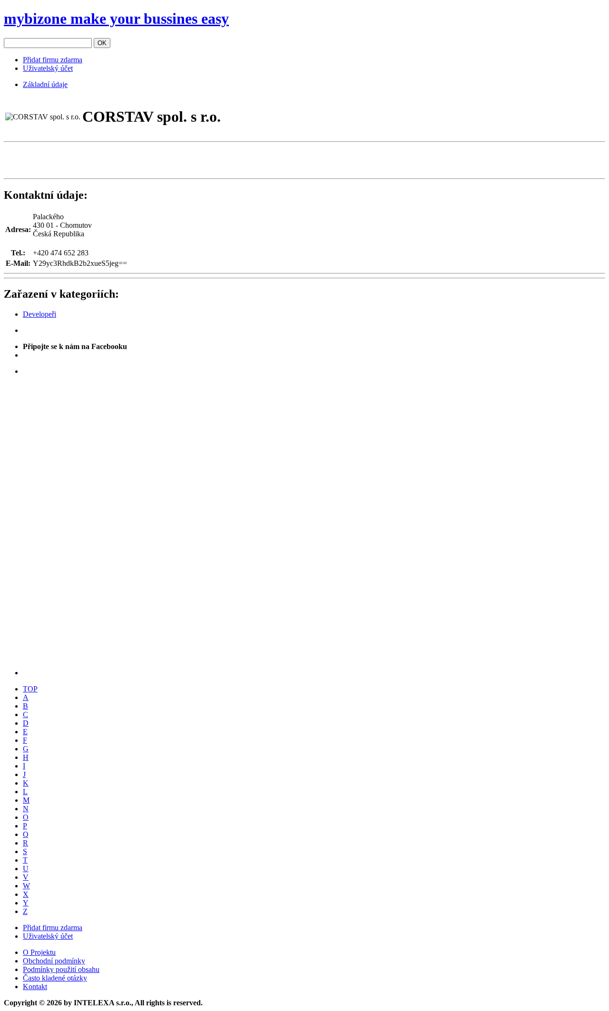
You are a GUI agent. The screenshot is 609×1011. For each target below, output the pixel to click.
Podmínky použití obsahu (61, 969)
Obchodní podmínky (54, 961)
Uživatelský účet (48, 68)
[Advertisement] (115, 160)
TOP (30, 689)
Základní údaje (45, 84)
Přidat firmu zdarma (52, 60)
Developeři (39, 314)
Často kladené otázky (55, 978)
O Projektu (39, 952)
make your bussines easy (116, 18)
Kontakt (35, 986)
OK (102, 43)
